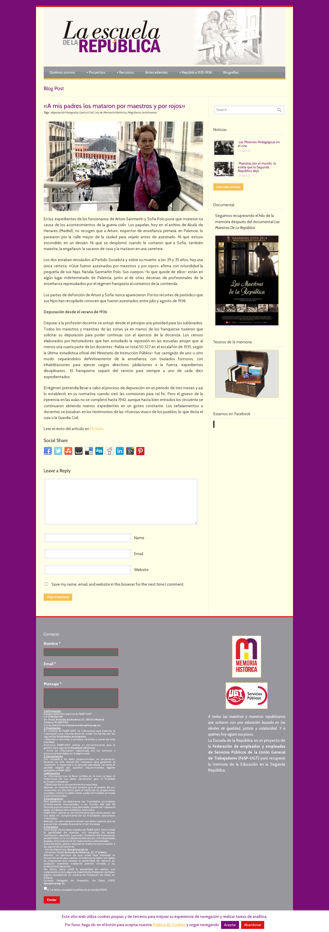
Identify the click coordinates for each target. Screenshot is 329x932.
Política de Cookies (169, 925)
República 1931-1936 (195, 72)
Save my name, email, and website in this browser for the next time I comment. (117, 584)
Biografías (231, 72)
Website (141, 569)
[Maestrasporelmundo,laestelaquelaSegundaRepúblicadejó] (257, 167)
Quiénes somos (62, 72)
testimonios (149, 112)
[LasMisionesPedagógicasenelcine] (259, 144)
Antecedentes (156, 72)
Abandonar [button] (252, 925)
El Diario (96, 428)
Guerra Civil (86, 112)
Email (138, 553)
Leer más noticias (228, 187)
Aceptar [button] (230, 925)
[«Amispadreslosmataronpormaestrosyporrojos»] (114, 105)
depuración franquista (64, 112)
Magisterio (134, 112)
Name (139, 538)
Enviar (52, 900)
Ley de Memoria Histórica (110, 112)
